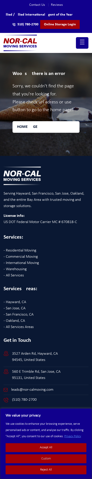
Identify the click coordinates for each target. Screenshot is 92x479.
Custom (46, 458)
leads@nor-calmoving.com (32, 390)
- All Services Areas (19, 327)
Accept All (46, 447)
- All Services (14, 275)
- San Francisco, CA (18, 314)
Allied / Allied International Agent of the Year (38, 14)
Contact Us (39, 5)
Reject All (46, 469)
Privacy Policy (72, 436)
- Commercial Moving (21, 257)
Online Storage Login (60, 24)
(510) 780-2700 (24, 400)
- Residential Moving (20, 250)
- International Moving (21, 263)
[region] (46, 443)
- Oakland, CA (14, 321)
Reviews (57, 5)
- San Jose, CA (14, 308)
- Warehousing (15, 269)
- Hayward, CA (15, 302)
